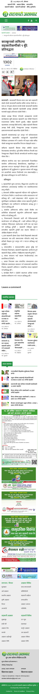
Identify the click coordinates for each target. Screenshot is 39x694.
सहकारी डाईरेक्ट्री (20, 7)
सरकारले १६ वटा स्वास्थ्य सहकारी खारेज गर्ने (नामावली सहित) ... (6, 346)
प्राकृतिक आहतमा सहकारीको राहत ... (18, 315)
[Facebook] (28, 20)
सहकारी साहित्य (9, 7)
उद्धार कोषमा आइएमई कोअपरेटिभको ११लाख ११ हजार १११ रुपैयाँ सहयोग (22, 378)
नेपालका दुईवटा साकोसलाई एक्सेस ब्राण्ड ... (32, 343)
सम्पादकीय (29, 4)
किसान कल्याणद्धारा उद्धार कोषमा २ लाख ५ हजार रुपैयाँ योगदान (24, 404)
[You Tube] (31, 20)
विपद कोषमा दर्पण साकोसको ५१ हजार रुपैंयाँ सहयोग (23, 391)
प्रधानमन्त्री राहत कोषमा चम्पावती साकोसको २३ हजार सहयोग (24, 385)
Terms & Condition (19, 691)
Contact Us (9, 691)
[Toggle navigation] (6, 20)
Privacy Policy (30, 691)
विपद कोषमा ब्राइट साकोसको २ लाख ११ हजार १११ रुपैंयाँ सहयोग (23, 397)
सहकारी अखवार (6, 33)
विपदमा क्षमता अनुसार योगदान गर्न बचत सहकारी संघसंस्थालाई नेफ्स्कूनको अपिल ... (32, 319)
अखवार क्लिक (21, 4)
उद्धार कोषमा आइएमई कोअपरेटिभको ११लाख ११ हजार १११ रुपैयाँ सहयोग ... (6, 317)
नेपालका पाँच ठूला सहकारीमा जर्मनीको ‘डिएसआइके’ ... (19, 344)
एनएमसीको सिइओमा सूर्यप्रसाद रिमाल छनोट (22, 372)
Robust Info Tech (24, 688)
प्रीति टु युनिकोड (31, 7)
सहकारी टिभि (11, 4)
